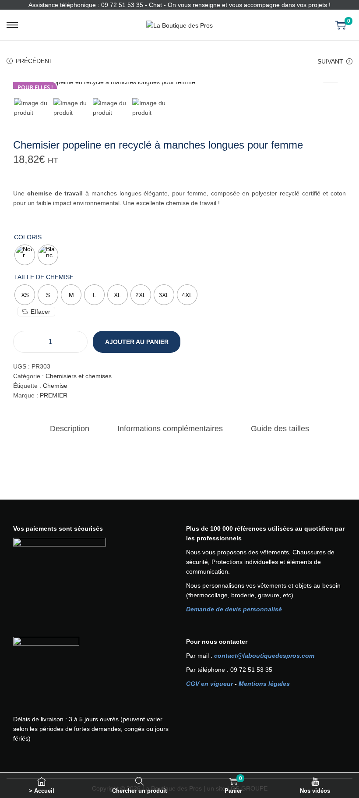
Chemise (55, 385)
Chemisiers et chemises (79, 375)
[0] (340, 25)
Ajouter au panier (137, 341)
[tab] (69, 428)
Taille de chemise (44, 276)
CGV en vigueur (209, 683)
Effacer (40, 311)
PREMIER (53, 395)
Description (69, 428)
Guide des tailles (280, 428)
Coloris (28, 237)
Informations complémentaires (170, 428)
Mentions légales (264, 683)
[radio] (25, 255)
